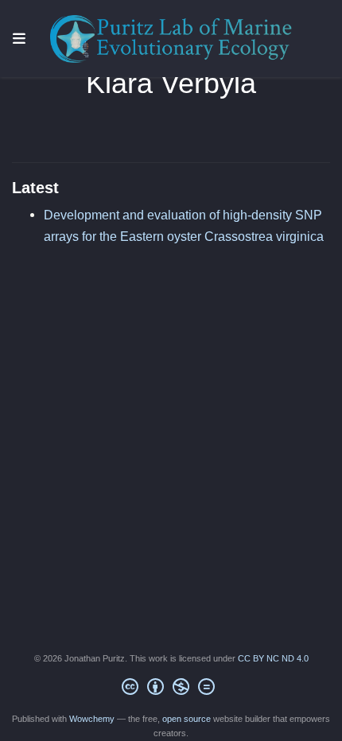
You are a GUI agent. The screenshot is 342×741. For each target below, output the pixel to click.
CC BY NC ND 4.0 (273, 658)
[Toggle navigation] (19, 38)
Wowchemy (92, 719)
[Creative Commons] (171, 689)
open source (186, 719)
